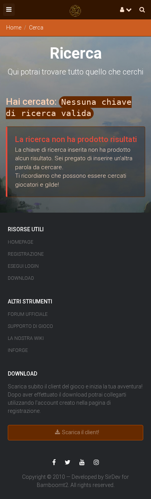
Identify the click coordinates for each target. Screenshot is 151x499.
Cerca (36, 27)
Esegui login (23, 266)
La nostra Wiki (26, 338)
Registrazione (26, 254)
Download (21, 278)
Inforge (18, 350)
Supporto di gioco (30, 326)
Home (13, 27)
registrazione (23, 411)
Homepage (20, 242)
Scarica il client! (80, 432)
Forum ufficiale (28, 314)
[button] (9, 9)
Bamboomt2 (52, 485)
